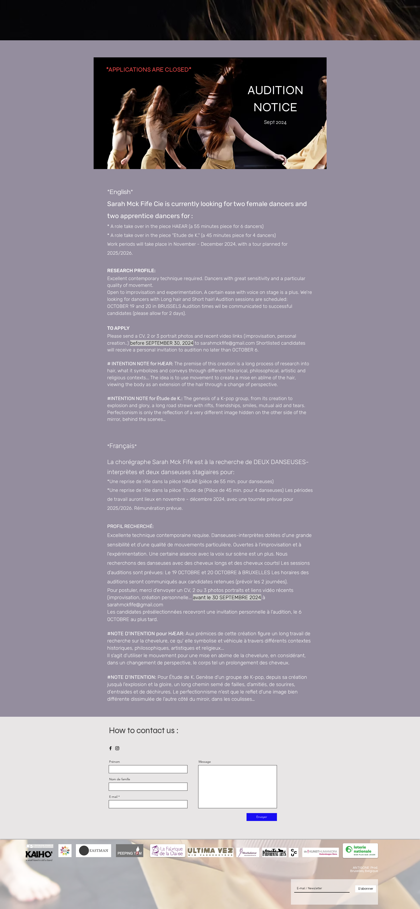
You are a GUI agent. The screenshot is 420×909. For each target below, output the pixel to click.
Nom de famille (119, 779)
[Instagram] (117, 748)
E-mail (113, 796)
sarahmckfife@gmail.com (227, 343)
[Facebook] (110, 748)
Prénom (114, 761)
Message (205, 761)
